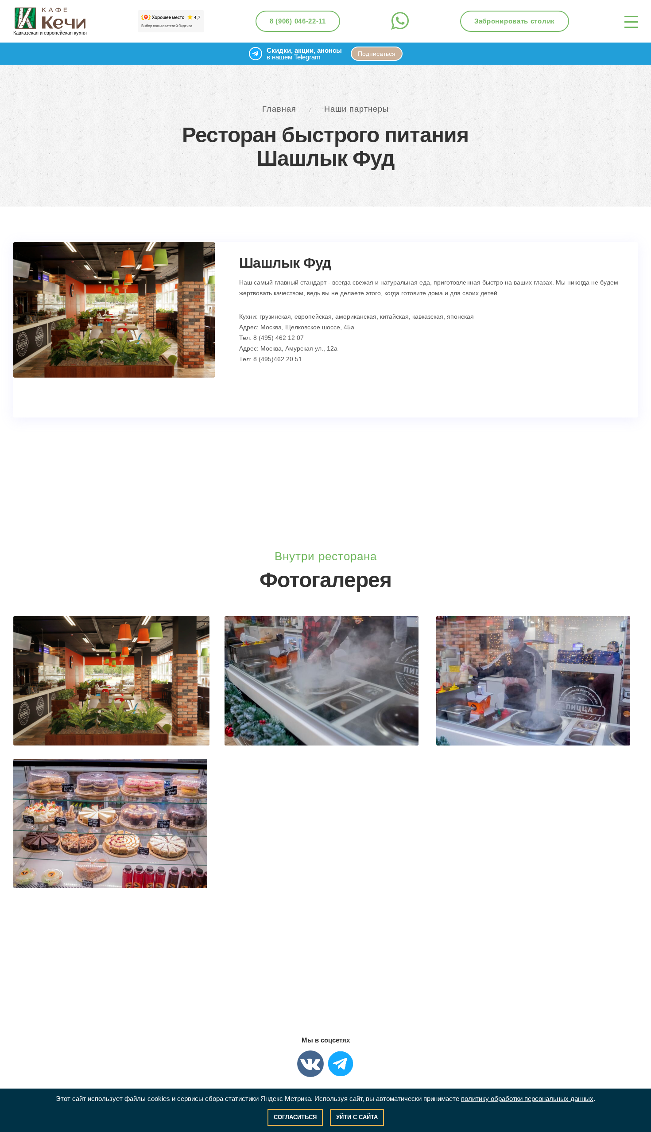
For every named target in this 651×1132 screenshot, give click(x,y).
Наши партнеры (356, 109)
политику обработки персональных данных (527, 1098)
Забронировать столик (514, 21)
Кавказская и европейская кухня (50, 32)
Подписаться (376, 53)
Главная (279, 109)
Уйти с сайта (357, 1117)
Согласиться (295, 1117)
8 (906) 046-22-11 (298, 21)
